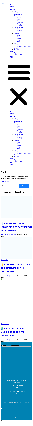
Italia (18, 19)
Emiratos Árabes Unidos (24, 46)
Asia (15, 43)
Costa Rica (20, 32)
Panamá (19, 29)
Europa (16, 16)
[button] (19, 85)
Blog (11, 56)
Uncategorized (5, 324)
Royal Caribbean (18, 53)
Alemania (20, 22)
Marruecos (20, 13)
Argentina (20, 40)
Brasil (19, 38)
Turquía (19, 25)
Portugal (19, 24)
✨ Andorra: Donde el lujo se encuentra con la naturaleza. (15, 268)
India (18, 45)
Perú (18, 37)
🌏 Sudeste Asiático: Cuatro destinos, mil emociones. (12, 332)
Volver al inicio (5, 181)
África (15, 11)
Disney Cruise (18, 54)
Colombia (20, 35)
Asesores (16, 8)
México (19, 30)
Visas (11, 57)
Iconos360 (16, 404)
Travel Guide (4, 219)
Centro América (18, 27)
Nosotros (12, 6)
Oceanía (16, 48)
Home (12, 5)
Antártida (16, 49)
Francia (19, 21)
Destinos (12, 9)
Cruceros (12, 51)
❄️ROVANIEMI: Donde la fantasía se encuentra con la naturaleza (16, 227)
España (19, 17)
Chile (18, 41)
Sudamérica (17, 33)
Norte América (18, 14)
